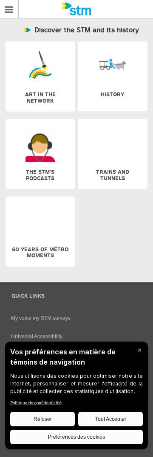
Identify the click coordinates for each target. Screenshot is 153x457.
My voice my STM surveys (41, 318)
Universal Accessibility (36, 336)
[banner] (76, 9)
